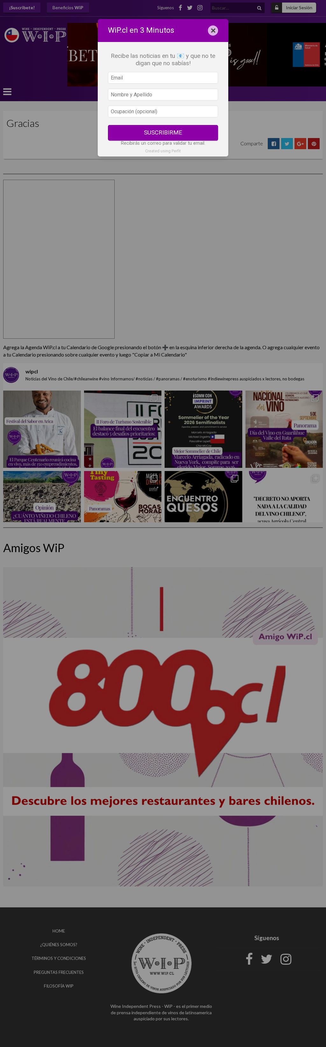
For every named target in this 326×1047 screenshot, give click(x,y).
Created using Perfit (163, 151)
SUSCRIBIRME (163, 132)
